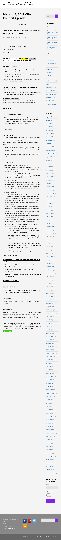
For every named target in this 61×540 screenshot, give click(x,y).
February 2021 (49, 336)
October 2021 (49, 310)
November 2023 (50, 226)
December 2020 (50, 343)
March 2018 (49, 453)
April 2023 (48, 250)
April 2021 (48, 330)
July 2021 (48, 320)
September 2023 (50, 233)
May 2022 (48, 286)
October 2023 (49, 230)
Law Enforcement (50, 81)
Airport (47, 26)
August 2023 (49, 236)
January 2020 (49, 380)
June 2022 (48, 283)
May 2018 (48, 446)
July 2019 (48, 400)
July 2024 (48, 200)
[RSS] (25, 526)
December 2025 (50, 143)
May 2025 (48, 166)
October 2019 (49, 390)
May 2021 (48, 326)
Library (47, 84)
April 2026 (48, 130)
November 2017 (50, 466)
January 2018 (49, 459)
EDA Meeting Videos (52, 63)
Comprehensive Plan (51, 53)
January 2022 (49, 300)
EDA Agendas (50, 60)
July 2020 (48, 360)
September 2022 (50, 273)
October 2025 (49, 150)
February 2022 (49, 296)
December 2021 (50, 303)
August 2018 (49, 436)
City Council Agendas (52, 32)
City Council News (50, 495)
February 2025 (49, 176)
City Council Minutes (52, 42)
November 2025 (50, 147)
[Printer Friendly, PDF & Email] (7, 331)
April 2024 (48, 210)
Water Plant (49, 101)
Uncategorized (49, 94)
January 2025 (49, 180)
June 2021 (48, 323)
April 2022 (48, 290)
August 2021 (49, 316)
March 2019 (49, 413)
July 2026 (48, 120)
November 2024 (50, 186)
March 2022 (49, 293)
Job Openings (49, 72)
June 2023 (48, 243)
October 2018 (49, 429)
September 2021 (50, 313)
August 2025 (49, 156)
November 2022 (50, 266)
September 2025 (50, 153)
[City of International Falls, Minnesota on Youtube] (29, 521)
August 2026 (49, 117)
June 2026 (48, 123)
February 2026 (49, 137)
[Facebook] (25, 521)
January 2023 (49, 260)
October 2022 (49, 270)
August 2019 (49, 396)
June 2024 (48, 203)
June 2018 (48, 443)
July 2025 (48, 160)
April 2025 (48, 170)
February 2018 (49, 456)
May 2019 (48, 406)
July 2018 (48, 439)
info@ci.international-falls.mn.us (11, 528)
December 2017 (50, 463)
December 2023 (50, 223)
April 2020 (48, 370)
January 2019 (49, 419)
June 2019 (48, 403)
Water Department (51, 97)
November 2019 (50, 386)
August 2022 (49, 276)
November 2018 (50, 426)
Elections (48, 69)
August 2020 (49, 356)
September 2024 (50, 193)
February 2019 (49, 416)
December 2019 (50, 383)
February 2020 (49, 376)
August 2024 (49, 196)
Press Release (49, 87)
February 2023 (49, 256)
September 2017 (50, 473)
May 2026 (48, 127)
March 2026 (49, 133)
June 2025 (48, 163)
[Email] (34, 521)
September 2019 (50, 393)
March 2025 (49, 173)
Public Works (49, 91)
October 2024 (49, 190)
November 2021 (50, 306)
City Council (49, 30)
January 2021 (49, 340)
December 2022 (50, 263)
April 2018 (48, 449)
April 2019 (48, 409)
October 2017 (49, 469)
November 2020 (50, 346)
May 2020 (48, 366)
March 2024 (49, 213)
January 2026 (49, 140)
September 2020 (50, 353)
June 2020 (48, 363)
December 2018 (50, 423)
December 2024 (50, 183)
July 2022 (48, 280)
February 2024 (49, 216)
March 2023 (49, 253)
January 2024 (49, 220)
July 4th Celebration (51, 76)
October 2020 (49, 350)
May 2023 (48, 246)
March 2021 (49, 333)
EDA (47, 58)
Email (47, 484)
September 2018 (50, 433)
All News (48, 493)
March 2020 (49, 373)
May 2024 (48, 206)
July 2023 (48, 240)
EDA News (49, 496)
